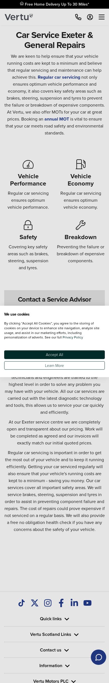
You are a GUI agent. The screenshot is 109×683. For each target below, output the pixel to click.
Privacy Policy (73, 337)
